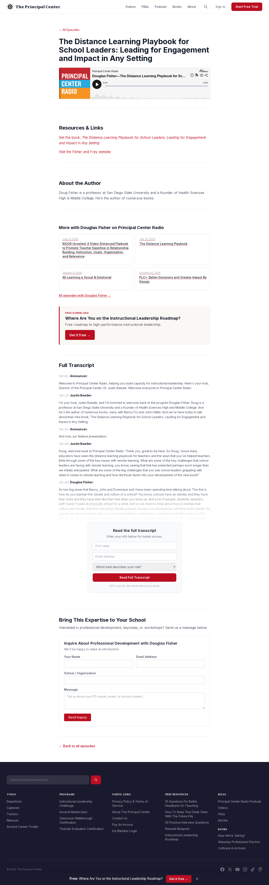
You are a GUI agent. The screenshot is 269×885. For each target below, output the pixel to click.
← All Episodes (69, 30)
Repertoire (14, 801)
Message (71, 689)
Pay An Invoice (122, 824)
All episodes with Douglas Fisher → (85, 295)
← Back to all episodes (77, 746)
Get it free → (79, 335)
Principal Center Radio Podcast (239, 801)
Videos (130, 6)
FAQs (145, 6)
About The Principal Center (131, 812)
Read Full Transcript (135, 577)
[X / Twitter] (230, 869)
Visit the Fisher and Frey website (85, 152)
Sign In (220, 6)
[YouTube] (237, 869)
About (191, 6)
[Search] (206, 7)
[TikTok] (253, 869)
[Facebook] (222, 869)
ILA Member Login (124, 831)
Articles (223, 820)
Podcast (161, 6)
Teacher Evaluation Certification (81, 829)
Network (12, 820)
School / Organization (80, 673)
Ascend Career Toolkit (22, 826)
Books (177, 6)
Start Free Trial (247, 6)
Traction (12, 814)
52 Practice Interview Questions (187, 822)
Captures (13, 807)
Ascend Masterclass (73, 812)
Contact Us (119, 818)
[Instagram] (245, 869)
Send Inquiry (77, 717)
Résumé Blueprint (177, 829)
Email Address (146, 656)
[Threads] (260, 869)
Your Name (72, 656)
